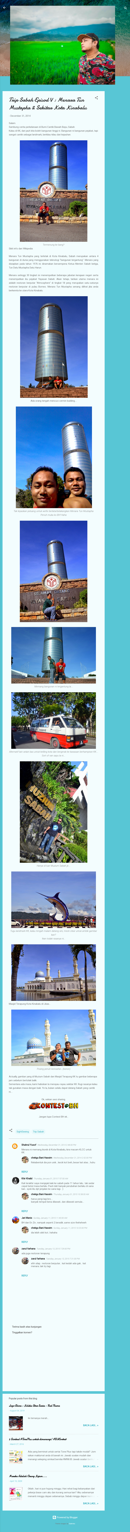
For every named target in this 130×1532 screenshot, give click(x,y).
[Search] (125, 8)
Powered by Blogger (67, 1517)
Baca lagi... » (90, 1425)
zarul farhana (28, 1248)
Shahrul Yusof (29, 1144)
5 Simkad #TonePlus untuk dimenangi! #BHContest (37, 1439)
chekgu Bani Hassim (41, 1157)
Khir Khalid (27, 1178)
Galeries (72, 1524)
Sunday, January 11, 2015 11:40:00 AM (50, 1218)
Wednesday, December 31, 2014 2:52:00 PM (72, 1158)
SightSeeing (23, 1131)
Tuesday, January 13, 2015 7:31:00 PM (63, 1259)
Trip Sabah (38, 1131)
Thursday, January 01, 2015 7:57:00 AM (51, 1178)
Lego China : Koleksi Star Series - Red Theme (34, 1406)
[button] (96, 98)
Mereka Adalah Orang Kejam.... (28, 1476)
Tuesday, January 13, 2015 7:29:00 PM (53, 1249)
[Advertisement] (117, 138)
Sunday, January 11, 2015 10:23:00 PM (70, 1228)
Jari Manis (27, 1217)
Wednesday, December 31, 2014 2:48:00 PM (57, 1145)
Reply (25, 1172)
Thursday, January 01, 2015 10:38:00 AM (71, 1194)
